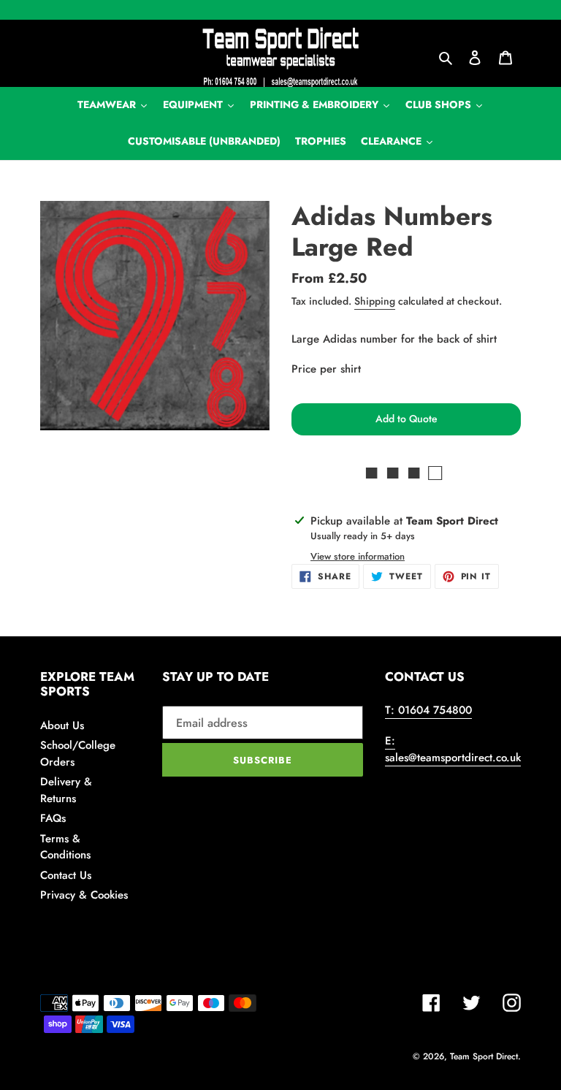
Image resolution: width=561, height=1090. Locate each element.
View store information (357, 556)
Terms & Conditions (65, 847)
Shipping (374, 301)
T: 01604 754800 (428, 710)
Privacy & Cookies (84, 895)
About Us (62, 725)
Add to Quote (406, 418)
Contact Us (65, 875)
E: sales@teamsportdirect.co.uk (453, 749)
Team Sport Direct (484, 1056)
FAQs (53, 818)
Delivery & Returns (66, 790)
